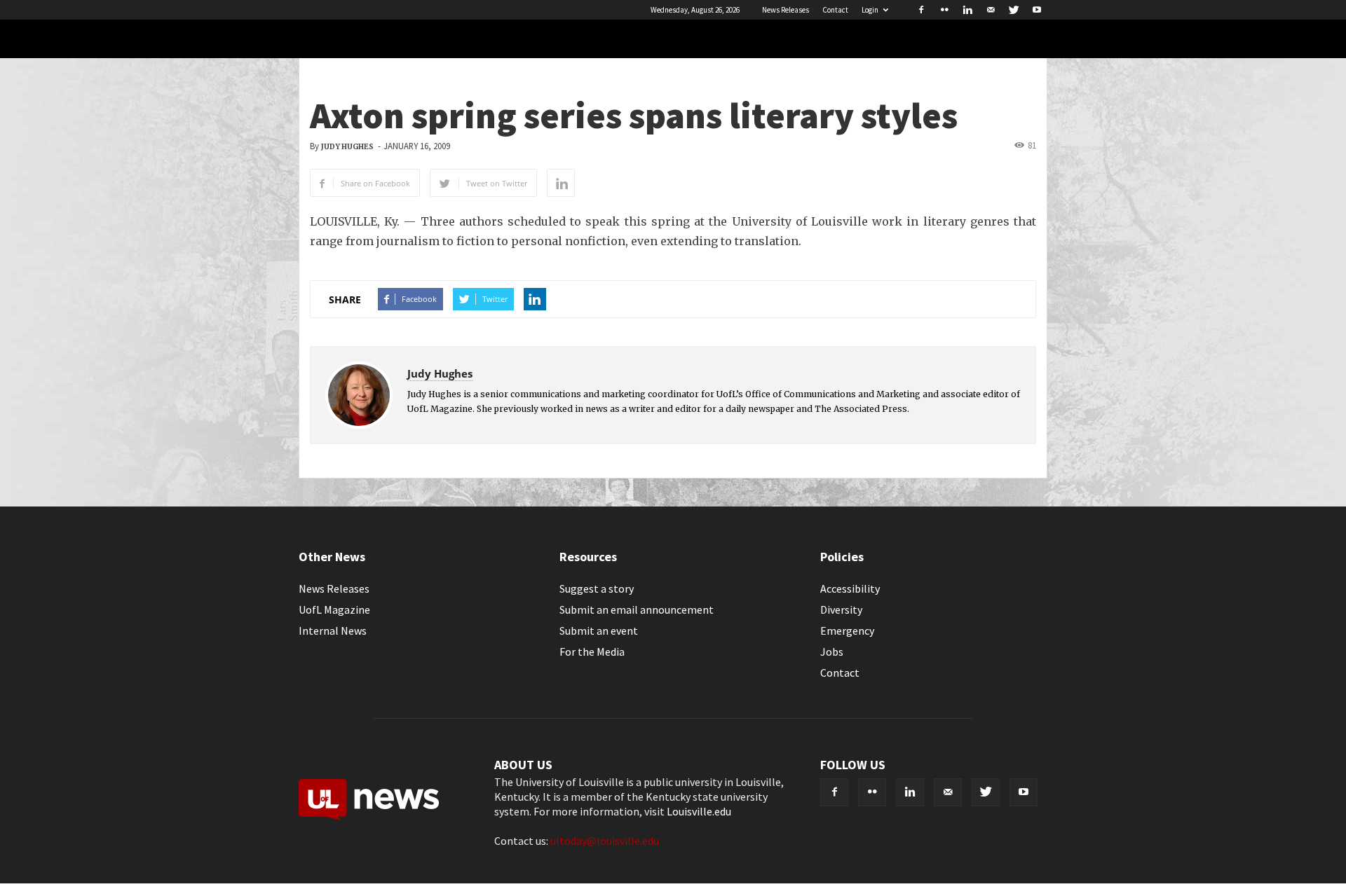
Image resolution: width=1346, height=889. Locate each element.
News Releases (785, 10)
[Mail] (990, 10)
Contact (835, 10)
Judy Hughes (347, 146)
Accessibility (850, 588)
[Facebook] (921, 10)
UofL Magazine (334, 609)
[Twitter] (1013, 10)
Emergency (847, 630)
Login (870, 10)
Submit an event (598, 630)
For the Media (592, 652)
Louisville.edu (699, 811)
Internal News (333, 630)
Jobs (831, 652)
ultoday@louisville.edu (604, 841)
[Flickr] (944, 10)
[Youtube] (1036, 10)
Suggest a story (596, 588)
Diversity (841, 609)
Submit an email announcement (636, 609)
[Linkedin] (967, 10)
